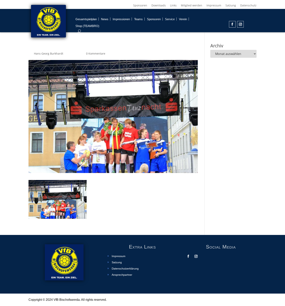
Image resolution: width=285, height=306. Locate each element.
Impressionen (121, 19)
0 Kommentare (95, 53)
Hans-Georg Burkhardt (48, 53)
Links (173, 5)
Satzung (230, 5)
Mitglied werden (191, 5)
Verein (183, 19)
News (104, 19)
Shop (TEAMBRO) (87, 26)
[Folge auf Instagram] (240, 24)
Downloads (158, 5)
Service (170, 19)
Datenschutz (248, 5)
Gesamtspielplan (86, 19)
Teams (138, 19)
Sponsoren (140, 5)
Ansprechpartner (122, 274)
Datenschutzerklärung (125, 268)
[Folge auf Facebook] (232, 24)
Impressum (213, 5)
